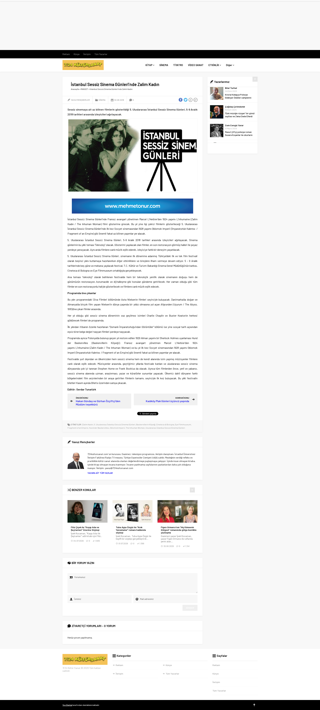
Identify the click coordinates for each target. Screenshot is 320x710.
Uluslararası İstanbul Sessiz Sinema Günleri (165, 428)
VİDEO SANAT (196, 65)
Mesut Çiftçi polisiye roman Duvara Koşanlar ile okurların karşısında (238, 119)
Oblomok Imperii (117, 428)
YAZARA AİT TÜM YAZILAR (100, 473)
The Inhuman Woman (135, 428)
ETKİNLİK (213, 65)
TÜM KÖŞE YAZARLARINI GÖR (232, 148)
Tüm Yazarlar (100, 54)
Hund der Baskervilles (99, 428)
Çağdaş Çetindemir (235, 91)
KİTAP (149, 65)
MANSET (84, 89)
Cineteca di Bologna (165, 424)
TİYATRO (178, 65)
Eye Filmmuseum (183, 424)
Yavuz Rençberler (80, 100)
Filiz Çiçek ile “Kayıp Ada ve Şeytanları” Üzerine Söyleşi (85, 528)
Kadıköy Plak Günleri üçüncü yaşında (167, 401)
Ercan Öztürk (232, 128)
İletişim (87, 54)
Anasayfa (75, 89)
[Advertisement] (160, 25)
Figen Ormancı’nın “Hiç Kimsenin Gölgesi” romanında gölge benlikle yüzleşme (178, 530)
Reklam (66, 54)
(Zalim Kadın (87, 424)
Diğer (229, 65)
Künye (77, 54)
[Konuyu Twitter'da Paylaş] (186, 100)
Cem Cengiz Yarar (234, 109)
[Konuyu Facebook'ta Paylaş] (180, 100)
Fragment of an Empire (78, 428)
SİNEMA (163, 65)
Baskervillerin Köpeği (145, 424)
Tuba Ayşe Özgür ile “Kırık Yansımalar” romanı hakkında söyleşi (131, 530)
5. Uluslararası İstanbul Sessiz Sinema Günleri (114, 424)
